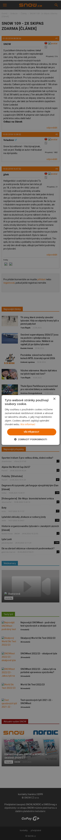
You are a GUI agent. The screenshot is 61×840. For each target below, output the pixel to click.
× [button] (54, 399)
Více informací (27, 424)
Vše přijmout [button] (32, 431)
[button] (30, 439)
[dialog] (30, 420)
